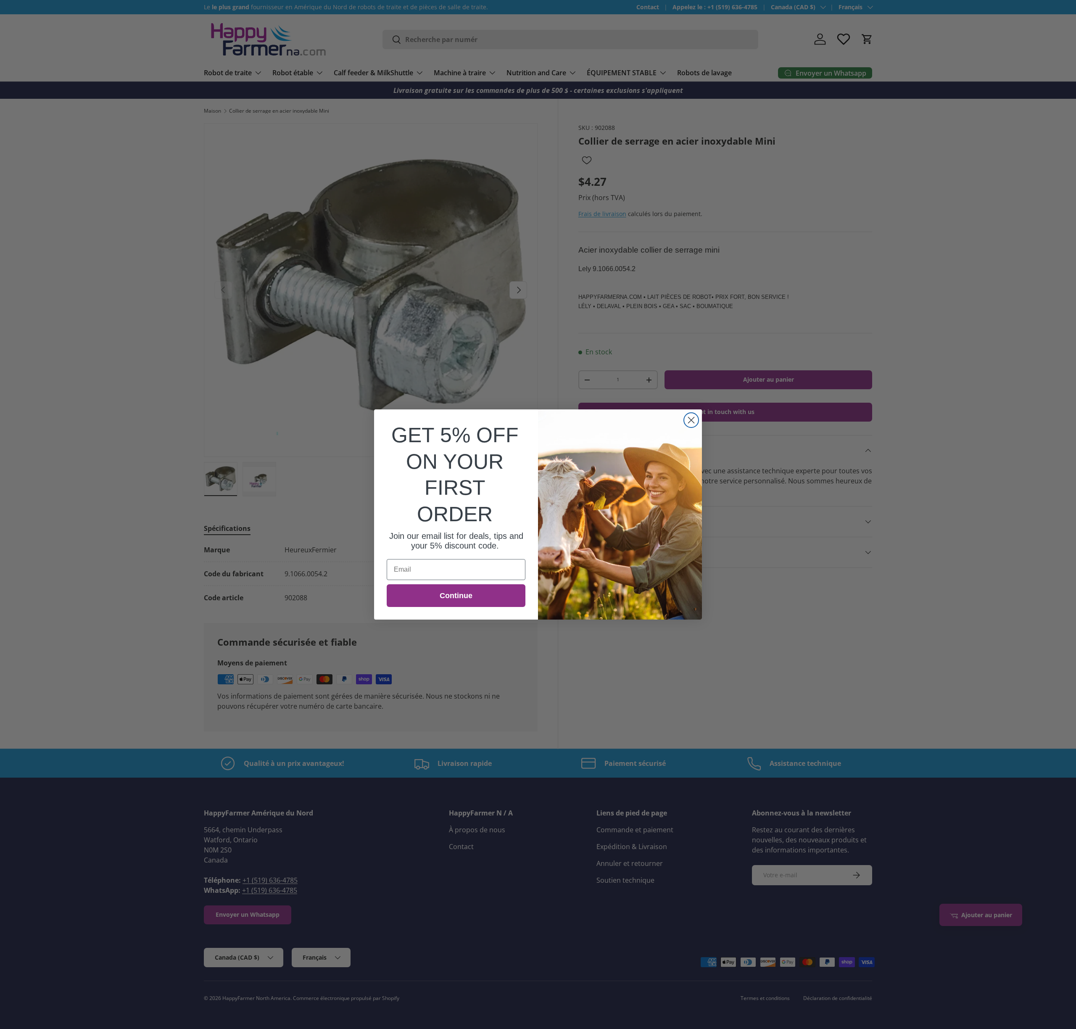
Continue (456, 595)
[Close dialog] (691, 420)
